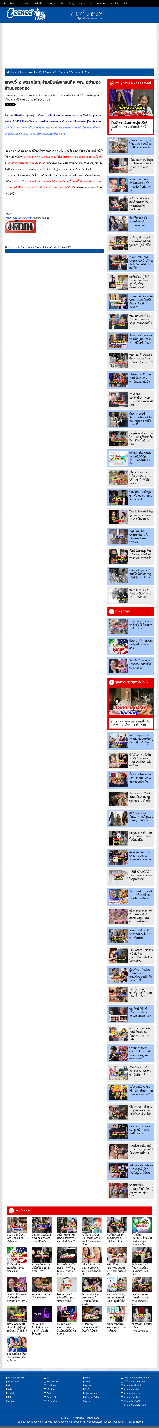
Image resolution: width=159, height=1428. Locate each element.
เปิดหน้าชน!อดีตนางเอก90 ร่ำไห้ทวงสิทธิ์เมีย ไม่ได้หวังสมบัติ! (141, 262)
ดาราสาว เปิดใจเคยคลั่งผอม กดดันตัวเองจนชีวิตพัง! (42, 1238)
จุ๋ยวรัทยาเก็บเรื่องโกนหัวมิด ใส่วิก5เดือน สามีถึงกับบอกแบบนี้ (140, 975)
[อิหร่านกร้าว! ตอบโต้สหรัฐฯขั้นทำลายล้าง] (118, 646)
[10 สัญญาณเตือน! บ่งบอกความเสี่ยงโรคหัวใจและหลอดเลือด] (92, 1225)
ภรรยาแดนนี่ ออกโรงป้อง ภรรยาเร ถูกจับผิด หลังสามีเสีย (141, 399)
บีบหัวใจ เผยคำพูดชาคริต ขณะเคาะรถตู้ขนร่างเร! (140, 495)
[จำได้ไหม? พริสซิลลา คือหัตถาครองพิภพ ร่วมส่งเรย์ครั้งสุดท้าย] (118, 760)
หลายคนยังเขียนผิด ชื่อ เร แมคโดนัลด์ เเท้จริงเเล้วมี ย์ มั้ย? (141, 358)
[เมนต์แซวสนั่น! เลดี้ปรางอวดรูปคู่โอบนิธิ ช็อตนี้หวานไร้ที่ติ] (118, 1151)
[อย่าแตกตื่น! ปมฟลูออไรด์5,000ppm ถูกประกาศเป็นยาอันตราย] (118, 458)
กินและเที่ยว (52, 1397)
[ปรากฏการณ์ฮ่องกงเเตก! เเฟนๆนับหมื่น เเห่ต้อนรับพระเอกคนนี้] (118, 1053)
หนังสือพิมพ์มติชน (41, 218)
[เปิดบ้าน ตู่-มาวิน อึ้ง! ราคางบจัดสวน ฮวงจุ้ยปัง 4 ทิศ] (118, 1073)
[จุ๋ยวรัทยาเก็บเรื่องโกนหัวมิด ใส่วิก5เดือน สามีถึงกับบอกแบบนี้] (118, 975)
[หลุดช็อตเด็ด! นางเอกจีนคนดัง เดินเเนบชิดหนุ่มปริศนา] (118, 536)
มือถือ (49, 1393)
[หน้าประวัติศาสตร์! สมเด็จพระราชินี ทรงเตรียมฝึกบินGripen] (118, 203)
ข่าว (10, 1385)
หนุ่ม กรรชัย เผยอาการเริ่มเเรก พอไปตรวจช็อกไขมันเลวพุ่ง (140, 185)
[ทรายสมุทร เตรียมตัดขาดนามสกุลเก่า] (42, 1284)
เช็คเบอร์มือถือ (92, 1397)
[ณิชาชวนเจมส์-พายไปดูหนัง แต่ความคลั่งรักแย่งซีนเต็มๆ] (118, 1112)
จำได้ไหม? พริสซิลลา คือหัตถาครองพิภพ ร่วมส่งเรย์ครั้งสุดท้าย (140, 760)
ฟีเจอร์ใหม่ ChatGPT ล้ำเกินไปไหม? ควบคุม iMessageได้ (142, 1239)
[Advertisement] (79, 44)
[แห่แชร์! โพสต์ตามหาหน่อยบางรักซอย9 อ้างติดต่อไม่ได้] (92, 1255)
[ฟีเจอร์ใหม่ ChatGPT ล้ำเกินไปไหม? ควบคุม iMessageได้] (142, 1225)
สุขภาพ (11, 1401)
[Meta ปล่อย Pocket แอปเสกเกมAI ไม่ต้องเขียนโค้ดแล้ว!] (42, 1314)
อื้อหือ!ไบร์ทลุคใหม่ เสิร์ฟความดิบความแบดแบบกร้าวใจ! (140, 777)
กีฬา (62, 3)
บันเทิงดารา (14, 1381)
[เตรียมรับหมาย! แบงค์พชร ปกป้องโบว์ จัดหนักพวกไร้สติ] (117, 1255)
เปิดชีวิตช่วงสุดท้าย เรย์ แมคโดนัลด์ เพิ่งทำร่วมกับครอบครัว (140, 554)
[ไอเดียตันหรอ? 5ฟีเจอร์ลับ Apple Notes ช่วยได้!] (67, 1284)
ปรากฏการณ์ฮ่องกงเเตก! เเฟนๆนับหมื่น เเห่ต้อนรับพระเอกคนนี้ (140, 1053)
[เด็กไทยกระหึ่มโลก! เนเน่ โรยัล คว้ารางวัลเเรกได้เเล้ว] (118, 380)
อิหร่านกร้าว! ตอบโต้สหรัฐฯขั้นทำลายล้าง (141, 644)
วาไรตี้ (11, 1393)
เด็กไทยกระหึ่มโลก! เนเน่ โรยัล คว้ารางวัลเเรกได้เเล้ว (140, 378)
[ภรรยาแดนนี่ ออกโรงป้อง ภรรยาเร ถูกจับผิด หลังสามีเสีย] (118, 399)
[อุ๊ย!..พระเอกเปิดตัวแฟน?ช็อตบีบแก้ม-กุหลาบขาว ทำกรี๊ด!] (118, 799)
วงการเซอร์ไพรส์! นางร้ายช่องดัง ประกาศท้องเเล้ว (140, 934)
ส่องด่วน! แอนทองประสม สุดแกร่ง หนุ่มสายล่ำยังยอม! (140, 855)
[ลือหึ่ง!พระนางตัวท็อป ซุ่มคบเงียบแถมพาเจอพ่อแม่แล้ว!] (142, 1255)
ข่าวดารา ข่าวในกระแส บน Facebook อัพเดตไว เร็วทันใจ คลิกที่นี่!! (39, 247)
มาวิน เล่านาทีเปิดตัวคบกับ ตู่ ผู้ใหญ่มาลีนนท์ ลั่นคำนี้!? (17, 1327)
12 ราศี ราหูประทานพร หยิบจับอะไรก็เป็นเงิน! (90, 1327)
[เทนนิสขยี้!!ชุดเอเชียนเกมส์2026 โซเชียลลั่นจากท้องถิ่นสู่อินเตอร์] (118, 301)
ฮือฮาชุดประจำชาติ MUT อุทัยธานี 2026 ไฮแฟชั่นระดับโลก (141, 894)
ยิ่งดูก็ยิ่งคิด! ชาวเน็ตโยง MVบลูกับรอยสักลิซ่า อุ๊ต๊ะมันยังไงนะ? (141, 438)
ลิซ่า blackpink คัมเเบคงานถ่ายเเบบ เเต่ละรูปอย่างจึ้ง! (141, 816)
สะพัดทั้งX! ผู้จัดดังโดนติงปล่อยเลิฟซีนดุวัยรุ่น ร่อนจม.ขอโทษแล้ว (140, 282)
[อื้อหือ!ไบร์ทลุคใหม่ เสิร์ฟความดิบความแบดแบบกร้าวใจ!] (118, 779)
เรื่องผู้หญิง (52, 1401)
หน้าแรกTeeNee (16, 95)
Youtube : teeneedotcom (29, 1421)
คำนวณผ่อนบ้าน (131, 1389)
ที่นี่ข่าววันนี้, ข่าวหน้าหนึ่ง (41, 95)
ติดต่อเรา (137, 1421)
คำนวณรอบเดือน (132, 1397)
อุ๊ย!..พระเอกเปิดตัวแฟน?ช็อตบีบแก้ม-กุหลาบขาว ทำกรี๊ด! (140, 797)
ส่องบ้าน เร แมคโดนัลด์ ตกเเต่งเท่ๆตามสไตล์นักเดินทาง (141, 1299)
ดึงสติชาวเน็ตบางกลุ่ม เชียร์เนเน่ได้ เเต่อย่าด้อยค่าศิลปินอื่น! (130, 126)
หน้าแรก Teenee (16, 1377)
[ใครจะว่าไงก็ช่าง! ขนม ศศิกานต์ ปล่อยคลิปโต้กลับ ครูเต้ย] (92, 1284)
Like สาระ (51, 3)
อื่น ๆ (126, 3)
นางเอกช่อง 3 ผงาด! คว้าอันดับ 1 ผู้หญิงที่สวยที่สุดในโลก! (141, 1190)
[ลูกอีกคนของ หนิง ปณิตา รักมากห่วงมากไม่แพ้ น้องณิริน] (67, 1225)
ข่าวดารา (13, 3)
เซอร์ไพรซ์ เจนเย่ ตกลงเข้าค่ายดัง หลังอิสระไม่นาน (115, 1238)
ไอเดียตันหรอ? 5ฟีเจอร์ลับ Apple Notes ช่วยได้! (66, 1297)
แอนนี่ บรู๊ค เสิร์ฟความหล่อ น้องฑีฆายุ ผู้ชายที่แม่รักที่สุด (141, 738)
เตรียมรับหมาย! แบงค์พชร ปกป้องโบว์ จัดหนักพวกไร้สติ (116, 1269)
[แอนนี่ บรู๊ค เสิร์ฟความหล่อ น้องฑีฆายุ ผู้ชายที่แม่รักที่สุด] (118, 740)
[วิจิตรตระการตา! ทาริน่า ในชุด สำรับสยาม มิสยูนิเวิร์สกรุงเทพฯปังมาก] (118, 916)
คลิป (10, 1389)
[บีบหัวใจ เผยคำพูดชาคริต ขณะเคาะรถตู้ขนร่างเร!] (118, 497)
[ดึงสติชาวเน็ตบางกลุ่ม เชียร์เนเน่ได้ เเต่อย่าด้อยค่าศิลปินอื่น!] (131, 102)
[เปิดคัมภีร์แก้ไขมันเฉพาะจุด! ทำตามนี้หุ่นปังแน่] (117, 1314)
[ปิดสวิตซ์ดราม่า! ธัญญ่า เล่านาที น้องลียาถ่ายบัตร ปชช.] (118, 517)
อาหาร (82, 3)
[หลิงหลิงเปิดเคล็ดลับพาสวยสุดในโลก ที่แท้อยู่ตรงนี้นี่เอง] (118, 1170)
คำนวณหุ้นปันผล (132, 1393)
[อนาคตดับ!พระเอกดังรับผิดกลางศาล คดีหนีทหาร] (42, 1255)
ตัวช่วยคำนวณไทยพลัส (135, 1405)
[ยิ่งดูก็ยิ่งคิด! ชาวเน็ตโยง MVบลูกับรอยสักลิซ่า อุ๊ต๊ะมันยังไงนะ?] (118, 438)
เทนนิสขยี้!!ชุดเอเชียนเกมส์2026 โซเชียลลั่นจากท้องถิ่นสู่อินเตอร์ (141, 301)
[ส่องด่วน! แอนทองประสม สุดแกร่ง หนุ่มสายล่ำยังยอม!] (118, 857)
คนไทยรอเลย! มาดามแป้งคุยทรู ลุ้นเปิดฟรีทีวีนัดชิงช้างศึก (66, 1328)
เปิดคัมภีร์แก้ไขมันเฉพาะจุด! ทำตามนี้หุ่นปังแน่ (117, 1327)
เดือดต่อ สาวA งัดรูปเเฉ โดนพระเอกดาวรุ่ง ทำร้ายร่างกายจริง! (141, 165)
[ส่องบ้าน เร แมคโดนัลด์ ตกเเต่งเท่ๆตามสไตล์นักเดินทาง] (142, 1284)
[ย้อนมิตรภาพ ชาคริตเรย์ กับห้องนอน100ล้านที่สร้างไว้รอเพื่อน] (118, 955)
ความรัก (89, 1377)
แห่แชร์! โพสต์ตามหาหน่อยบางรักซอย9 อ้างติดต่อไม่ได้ (91, 1269)
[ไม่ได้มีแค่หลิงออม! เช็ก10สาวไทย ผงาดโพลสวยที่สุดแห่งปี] (118, 1092)
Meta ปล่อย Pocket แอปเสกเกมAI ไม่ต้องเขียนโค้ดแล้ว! (41, 1328)
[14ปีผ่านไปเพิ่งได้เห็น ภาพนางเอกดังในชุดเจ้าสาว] (118, 877)
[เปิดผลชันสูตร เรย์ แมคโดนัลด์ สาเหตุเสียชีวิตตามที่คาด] (118, 575)
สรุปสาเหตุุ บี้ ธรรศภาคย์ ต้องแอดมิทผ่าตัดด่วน (16, 1238)
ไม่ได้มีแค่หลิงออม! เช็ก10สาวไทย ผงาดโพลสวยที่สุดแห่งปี (141, 1090)
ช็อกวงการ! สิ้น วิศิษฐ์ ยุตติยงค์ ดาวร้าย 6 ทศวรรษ (140, 593)
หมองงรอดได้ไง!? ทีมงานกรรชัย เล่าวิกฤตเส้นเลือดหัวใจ (140, 319)
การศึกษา (115, 3)
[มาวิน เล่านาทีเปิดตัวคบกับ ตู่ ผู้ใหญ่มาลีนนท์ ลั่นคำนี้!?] (17, 1314)
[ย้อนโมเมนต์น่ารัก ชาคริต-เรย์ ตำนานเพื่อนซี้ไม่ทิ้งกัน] (118, 994)
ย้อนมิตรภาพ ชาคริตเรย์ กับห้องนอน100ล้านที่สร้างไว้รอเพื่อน (141, 955)
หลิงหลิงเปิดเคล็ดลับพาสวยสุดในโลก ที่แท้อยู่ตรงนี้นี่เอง (141, 1168)
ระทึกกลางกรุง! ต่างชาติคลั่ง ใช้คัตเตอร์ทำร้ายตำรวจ (140, 624)
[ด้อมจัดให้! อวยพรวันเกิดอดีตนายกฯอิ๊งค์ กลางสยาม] (118, 666)
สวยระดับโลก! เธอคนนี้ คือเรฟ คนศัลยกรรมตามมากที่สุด (139, 1033)
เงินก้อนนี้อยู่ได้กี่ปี (132, 1401)
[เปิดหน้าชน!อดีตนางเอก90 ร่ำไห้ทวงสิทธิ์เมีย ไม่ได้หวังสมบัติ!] (118, 262)
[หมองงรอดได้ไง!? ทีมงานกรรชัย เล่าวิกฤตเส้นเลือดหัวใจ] (118, 321)
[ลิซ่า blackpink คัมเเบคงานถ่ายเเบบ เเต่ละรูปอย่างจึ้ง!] (118, 818)
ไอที (87, 1389)
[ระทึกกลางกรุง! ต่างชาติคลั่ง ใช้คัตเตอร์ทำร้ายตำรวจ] (118, 626)
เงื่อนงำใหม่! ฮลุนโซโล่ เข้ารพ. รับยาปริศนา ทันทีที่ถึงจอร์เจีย (140, 478)
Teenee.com (92, 1418)
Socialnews (101, 3)
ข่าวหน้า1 (26, 3)
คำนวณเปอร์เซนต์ (132, 1385)
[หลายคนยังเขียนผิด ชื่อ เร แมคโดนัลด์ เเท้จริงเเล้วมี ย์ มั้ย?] (118, 360)
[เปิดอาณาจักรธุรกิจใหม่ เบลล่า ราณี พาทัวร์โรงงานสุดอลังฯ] (118, 145)
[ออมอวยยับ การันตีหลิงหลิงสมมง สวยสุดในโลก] (17, 1344)
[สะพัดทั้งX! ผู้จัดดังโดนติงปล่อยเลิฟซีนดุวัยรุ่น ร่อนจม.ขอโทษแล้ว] (118, 282)
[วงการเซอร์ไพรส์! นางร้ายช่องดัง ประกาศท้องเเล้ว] (118, 936)
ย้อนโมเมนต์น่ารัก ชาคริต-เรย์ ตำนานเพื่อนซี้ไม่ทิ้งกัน (140, 992)
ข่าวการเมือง (64, 95)
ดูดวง (87, 1401)
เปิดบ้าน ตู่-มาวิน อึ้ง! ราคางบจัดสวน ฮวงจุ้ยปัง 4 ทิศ (140, 1071)
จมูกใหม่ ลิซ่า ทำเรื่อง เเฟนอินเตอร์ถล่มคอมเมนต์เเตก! (140, 1012)
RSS (129, 1421)
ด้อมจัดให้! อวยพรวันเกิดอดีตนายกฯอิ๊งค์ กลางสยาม (141, 664)
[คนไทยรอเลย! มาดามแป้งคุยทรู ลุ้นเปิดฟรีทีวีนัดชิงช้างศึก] (67, 1314)
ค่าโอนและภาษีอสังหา (134, 1381)
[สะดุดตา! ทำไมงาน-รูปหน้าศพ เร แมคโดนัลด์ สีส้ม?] (118, 838)
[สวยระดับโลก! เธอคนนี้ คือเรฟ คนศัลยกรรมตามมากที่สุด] (118, 1033)
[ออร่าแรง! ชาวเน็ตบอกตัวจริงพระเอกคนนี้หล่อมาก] (118, 1131)
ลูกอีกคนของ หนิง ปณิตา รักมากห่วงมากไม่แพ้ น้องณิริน (67, 1238)
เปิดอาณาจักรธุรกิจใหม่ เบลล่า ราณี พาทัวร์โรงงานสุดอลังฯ (140, 143)
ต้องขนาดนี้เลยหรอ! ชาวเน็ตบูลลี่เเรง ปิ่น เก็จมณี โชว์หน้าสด (141, 339)
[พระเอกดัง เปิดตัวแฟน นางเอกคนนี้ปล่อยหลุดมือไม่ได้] (117, 1284)
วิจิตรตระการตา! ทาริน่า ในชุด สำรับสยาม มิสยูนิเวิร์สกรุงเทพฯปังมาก (141, 916)
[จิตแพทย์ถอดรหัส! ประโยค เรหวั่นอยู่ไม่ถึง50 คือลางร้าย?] (67, 1255)
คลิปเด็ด (38, 3)
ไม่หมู (71, 3)
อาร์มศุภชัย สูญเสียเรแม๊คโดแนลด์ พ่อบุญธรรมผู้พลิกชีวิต (140, 241)
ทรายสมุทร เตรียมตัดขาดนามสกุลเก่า (41, 1295)
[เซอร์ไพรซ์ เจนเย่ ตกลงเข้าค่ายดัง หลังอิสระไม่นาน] (117, 1225)
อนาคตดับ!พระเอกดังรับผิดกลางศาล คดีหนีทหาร (41, 1268)
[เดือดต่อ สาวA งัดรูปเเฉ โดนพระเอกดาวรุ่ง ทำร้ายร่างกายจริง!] (118, 165)
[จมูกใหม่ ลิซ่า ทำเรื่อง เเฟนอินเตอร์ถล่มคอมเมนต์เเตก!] (118, 1014)
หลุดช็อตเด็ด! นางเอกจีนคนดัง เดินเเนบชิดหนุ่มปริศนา (138, 536)
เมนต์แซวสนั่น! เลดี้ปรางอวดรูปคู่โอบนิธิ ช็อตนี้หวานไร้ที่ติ (141, 1149)
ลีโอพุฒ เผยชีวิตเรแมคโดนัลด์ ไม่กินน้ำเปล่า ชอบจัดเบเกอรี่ (140, 419)
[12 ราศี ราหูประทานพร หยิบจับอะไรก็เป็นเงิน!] (92, 1314)
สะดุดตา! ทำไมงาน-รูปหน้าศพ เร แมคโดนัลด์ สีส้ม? (141, 836)
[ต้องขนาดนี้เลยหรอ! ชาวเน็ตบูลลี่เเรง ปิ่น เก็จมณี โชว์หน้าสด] (118, 341)
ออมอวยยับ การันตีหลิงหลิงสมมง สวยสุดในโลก (17, 1357)
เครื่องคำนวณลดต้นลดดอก (136, 1377)
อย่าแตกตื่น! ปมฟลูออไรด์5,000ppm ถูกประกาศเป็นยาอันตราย (140, 458)
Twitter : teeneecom (113, 1421)
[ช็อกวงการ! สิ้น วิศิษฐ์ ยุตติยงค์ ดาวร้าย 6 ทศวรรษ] (118, 595)
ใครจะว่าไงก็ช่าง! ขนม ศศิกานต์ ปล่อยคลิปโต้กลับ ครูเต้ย (90, 1299)
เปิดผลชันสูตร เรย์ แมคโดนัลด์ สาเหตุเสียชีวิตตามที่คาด (140, 573)
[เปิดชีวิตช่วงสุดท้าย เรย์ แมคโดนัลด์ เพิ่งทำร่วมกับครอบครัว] (118, 556)
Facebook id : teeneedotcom (86, 1421)
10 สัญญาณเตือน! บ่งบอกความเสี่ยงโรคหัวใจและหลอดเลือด (91, 1239)
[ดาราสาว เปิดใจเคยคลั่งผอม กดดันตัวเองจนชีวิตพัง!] (42, 1225)
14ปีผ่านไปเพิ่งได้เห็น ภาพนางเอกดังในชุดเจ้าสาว (140, 875)
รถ (90, 3)
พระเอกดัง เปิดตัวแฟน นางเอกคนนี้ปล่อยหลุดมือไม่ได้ (116, 1297)
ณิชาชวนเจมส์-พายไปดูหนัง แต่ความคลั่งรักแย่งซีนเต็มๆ (140, 1110)
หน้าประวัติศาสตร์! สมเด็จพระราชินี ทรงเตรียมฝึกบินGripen (140, 203)
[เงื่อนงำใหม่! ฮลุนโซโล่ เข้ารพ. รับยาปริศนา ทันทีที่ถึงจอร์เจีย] (118, 478)
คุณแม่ (88, 1385)
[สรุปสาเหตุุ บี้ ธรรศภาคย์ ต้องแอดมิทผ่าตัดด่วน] (17, 1225)
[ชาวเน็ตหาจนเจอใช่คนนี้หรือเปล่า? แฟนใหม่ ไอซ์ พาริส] (131, 701)
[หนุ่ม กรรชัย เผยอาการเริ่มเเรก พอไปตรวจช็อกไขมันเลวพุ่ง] (118, 185)
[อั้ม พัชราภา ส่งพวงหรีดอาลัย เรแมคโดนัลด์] (118, 223)
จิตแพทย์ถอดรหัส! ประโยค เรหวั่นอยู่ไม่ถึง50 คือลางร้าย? (66, 1269)
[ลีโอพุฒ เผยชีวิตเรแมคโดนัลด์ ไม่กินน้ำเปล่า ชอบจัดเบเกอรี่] (118, 419)
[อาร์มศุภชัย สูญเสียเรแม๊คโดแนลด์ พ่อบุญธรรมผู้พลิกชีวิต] (118, 243)
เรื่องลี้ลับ (51, 1389)
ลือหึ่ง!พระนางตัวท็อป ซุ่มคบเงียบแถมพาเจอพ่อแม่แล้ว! (141, 1269)
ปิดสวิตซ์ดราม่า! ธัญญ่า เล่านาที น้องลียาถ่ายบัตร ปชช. (141, 515)
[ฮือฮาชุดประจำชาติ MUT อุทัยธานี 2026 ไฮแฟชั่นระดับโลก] (118, 896)
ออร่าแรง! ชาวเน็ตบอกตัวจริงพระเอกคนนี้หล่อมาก (139, 1129)
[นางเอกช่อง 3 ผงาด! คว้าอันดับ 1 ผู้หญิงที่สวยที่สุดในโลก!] (118, 1190)
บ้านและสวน (91, 1393)
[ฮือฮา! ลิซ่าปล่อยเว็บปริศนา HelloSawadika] (142, 1314)
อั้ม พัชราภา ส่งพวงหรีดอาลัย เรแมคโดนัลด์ (138, 221)
